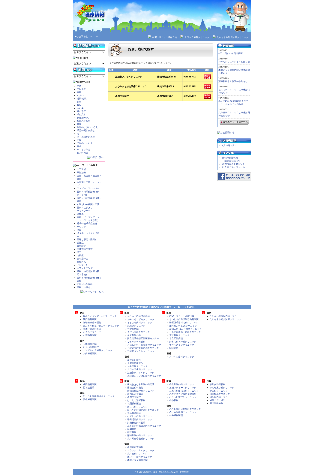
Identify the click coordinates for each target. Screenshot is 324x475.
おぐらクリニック (92, 332)
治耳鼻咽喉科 (134, 413)
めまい (80, 95)
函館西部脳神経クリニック (140, 390)
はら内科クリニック (137, 406)
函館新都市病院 (135, 394)
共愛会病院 (133, 329)
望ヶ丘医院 (88, 387)
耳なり (80, 105)
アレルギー (82, 89)
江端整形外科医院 (92, 322)
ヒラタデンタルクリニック (140, 450)
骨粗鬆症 (81, 246)
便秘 (79, 140)
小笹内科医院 (90, 335)
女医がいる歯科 (85, 284)
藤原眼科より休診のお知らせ (233, 81)
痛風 (79, 230)
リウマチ (81, 226)
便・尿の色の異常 (86, 137)
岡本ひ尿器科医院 (92, 329)
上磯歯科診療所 (135, 363)
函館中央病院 (134, 397)
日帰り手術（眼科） (87, 239)
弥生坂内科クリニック (221, 397)
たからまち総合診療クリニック (232, 37)
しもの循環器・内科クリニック (185, 332)
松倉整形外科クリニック (181, 384)
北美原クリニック (136, 325)
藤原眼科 (131, 432)
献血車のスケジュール (233, 167)
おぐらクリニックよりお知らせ (234, 61)
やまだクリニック (219, 390)
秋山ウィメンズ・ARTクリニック (100, 316)
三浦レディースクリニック (182, 387)
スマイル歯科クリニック (181, 356)
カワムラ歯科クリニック (196, 37)
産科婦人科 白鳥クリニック (183, 325)
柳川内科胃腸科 (217, 384)
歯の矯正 (81, 111)
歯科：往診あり (85, 287)
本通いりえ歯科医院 (137, 460)
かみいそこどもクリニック (140, 319)
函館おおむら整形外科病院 (140, 384)
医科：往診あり (85, 207)
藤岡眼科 (131, 429)
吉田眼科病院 (216, 403)
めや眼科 (173, 400)
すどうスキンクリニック (181, 345)
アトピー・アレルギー (88, 188)
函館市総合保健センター (234, 164)
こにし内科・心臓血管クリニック (144, 345)
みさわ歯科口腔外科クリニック (185, 409)
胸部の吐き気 (83, 121)
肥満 (79, 86)
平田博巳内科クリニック (139, 419)
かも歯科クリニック (137, 366)
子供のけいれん (85, 143)
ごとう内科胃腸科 (136, 341)
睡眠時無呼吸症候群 (87, 223)
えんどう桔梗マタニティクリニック (101, 325)
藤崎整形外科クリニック (139, 435)
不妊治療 (81, 172)
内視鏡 (80, 255)
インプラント (83, 265)
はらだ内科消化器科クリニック (143, 410)
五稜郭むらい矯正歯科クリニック (144, 375)
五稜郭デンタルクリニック (140, 372)
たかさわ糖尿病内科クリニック (225, 316)
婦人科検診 (82, 153)
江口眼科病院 (90, 319)
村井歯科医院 (176, 415)
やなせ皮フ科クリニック (222, 387)
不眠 (79, 146)
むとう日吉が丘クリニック (182, 397)
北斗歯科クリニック (137, 453)
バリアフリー (83, 210)
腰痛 (79, 124)
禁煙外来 (81, 261)
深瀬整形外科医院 (136, 422)
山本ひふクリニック (220, 394)
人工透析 (81, 169)
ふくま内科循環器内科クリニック (144, 426)
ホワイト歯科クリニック (139, 456)
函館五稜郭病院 (135, 387)
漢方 (79, 252)
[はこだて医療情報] (162, 16)
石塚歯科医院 (90, 344)
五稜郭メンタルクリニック (140, 351)
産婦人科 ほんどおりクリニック (185, 329)
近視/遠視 (81, 98)
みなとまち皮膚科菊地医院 (182, 394)
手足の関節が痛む (86, 130)
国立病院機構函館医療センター (143, 338)
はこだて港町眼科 (136, 400)
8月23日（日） (229, 145)
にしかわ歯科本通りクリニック (99, 396)
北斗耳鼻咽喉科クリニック (140, 438)
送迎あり (81, 214)
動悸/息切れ (83, 117)
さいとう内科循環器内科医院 (184, 319)
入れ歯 (80, 108)
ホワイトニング (85, 268)
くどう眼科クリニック (138, 332)
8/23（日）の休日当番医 (230, 53)
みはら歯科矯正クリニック (182, 412)
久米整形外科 (134, 335)
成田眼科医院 (90, 384)
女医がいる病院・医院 (88, 204)
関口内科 (173, 348)
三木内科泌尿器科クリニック (184, 390)
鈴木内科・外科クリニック (182, 341)
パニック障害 (83, 149)
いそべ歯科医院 (91, 347)
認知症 (80, 242)
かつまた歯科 (134, 360)
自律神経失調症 (85, 249)
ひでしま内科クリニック (139, 416)
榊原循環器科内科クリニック (184, 322)
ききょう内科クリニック (139, 322)
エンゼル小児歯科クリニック (97, 350)
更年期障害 (82, 258)
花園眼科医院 (134, 403)
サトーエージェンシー (168, 472)
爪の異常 (81, 114)
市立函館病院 (176, 338)
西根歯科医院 (90, 399)
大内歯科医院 (90, 353)
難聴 (79, 102)
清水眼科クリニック (179, 335)
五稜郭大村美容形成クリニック (143, 348)
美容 (79, 92)
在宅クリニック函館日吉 (164, 37)
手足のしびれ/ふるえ (87, 127)
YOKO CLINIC (217, 400)
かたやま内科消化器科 (138, 316)
